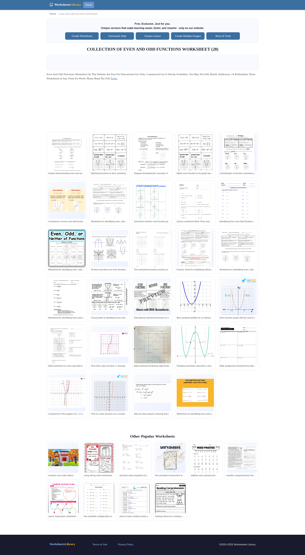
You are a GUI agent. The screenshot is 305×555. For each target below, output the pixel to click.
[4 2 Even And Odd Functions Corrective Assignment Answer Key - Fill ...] (238, 350)
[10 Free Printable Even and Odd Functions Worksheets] (152, 206)
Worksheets (62, 544)
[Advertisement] (152, 107)
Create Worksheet (82, 36)
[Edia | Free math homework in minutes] (152, 254)
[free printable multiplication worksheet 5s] (99, 503)
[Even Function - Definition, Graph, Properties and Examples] (66, 393)
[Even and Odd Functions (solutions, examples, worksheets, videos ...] (66, 200)
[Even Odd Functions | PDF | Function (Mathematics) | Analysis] (238, 254)
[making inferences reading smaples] (170, 502)
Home (88, 4)
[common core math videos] (63, 457)
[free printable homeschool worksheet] (170, 457)
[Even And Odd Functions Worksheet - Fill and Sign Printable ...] (66, 302)
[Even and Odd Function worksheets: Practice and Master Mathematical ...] (109, 158)
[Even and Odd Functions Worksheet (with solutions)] (195, 393)
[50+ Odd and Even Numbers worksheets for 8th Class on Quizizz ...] (195, 208)
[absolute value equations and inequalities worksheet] (134, 462)
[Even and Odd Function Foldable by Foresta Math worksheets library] (109, 296)
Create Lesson (152, 36)
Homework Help (117, 36)
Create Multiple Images (188, 36)
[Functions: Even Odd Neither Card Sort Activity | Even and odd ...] (195, 158)
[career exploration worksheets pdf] (63, 498)
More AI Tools (223, 36)
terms (113, 78)
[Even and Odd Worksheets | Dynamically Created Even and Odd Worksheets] (238, 206)
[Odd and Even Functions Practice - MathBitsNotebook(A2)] (195, 296)
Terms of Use (99, 544)
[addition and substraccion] (206, 462)
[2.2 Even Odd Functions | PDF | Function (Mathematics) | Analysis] (109, 206)
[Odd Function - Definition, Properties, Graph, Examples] (109, 394)
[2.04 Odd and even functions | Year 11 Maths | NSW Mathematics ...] (195, 345)
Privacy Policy (125, 544)
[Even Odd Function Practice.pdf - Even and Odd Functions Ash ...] (238, 154)
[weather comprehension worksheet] (241, 457)
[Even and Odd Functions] (152, 392)
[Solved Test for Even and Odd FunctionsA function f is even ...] (152, 350)
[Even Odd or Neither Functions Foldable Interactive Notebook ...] (152, 296)
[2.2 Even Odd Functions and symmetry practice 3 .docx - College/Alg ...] (195, 250)
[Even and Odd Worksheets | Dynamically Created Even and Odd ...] (109, 248)
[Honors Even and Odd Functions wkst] (66, 158)
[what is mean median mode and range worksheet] (134, 502)
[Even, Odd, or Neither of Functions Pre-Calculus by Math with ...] (66, 248)
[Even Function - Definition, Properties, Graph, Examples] (238, 298)
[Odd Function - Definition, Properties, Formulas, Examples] (109, 344)
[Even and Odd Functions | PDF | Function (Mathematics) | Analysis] (152, 158)
